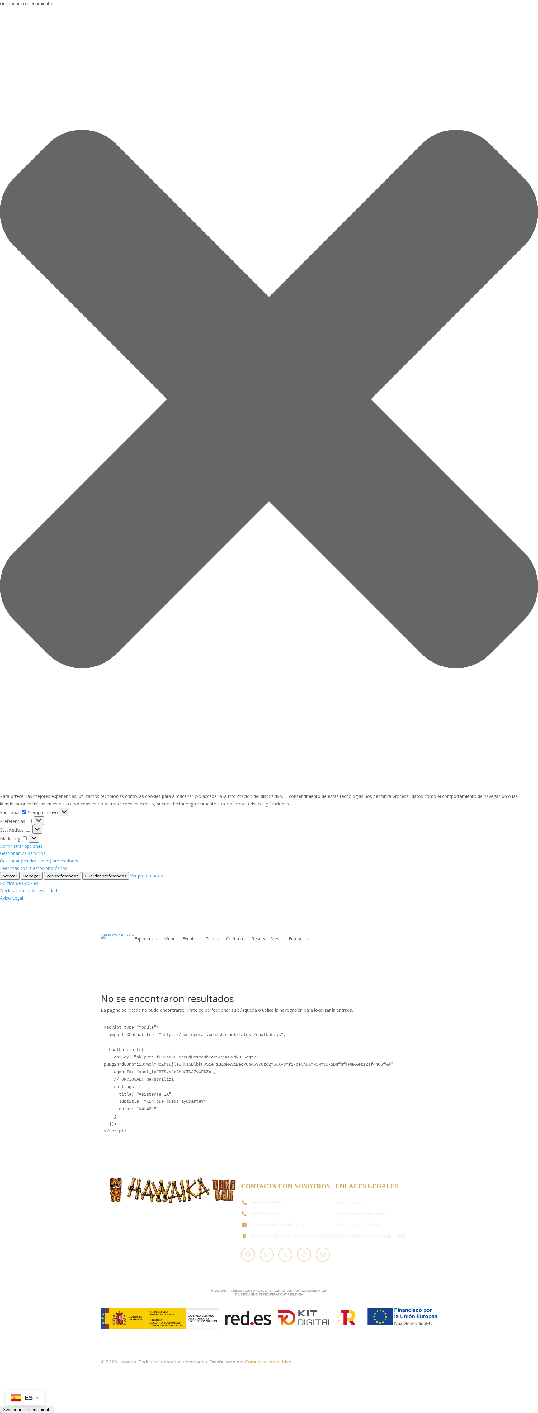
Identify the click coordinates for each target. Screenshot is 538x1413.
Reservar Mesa (267, 939)
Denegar (31, 876)
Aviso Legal (11, 898)
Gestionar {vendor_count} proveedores (39, 861)
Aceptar (9, 876)
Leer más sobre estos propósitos (33, 868)
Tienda (212, 939)
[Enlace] (117, 934)
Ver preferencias (62, 876)
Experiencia (145, 939)
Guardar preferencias (105, 876)
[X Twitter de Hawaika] (285, 1255)
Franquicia (299, 939)
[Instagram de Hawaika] (267, 1255)
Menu (170, 939)
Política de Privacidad (361, 1214)
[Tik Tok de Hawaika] (304, 1255)
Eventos (190, 939)
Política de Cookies (19, 883)
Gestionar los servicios (22, 853)
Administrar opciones (21, 846)
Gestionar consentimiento (27, 1409)
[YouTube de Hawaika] (323, 1255)
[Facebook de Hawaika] (248, 1255)
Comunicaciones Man (268, 1361)
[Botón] (64, 812)
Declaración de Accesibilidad (28, 891)
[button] (269, 400)
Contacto (235, 939)
